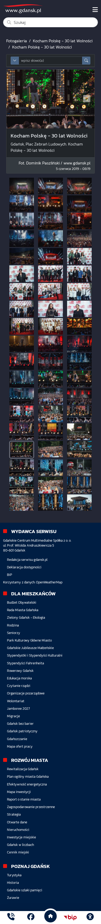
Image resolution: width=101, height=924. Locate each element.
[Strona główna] (11, 917)
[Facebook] (30, 917)
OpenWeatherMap (49, 582)
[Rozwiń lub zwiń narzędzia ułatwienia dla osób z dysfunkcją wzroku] (90, 917)
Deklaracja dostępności (24, 567)
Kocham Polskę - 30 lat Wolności (62, 41)
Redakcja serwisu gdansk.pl (27, 559)
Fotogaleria (16, 41)
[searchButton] (86, 61)
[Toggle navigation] (95, 10)
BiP (9, 574)
